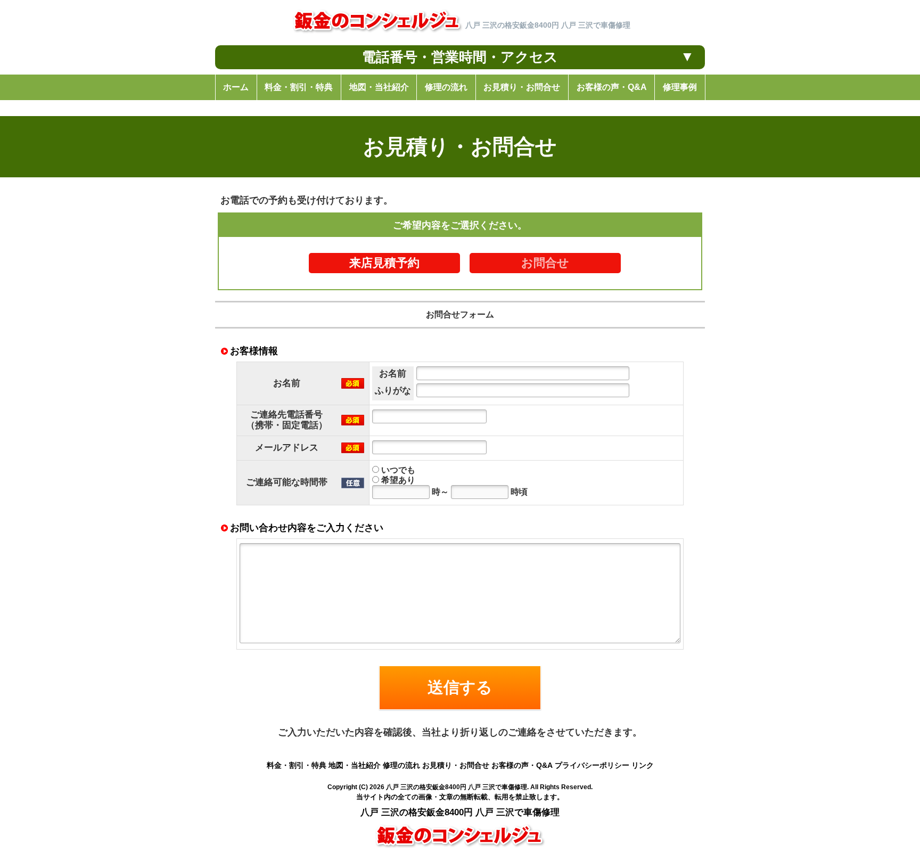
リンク (642, 765)
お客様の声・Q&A (522, 765)
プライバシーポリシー (592, 765)
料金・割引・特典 (296, 765)
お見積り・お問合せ (455, 765)
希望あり (397, 480)
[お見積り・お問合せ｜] (377, 34)
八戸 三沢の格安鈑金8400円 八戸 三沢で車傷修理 (456, 787)
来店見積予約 (384, 263)
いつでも (397, 469)
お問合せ (545, 263)
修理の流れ (401, 765)
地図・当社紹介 (354, 765)
